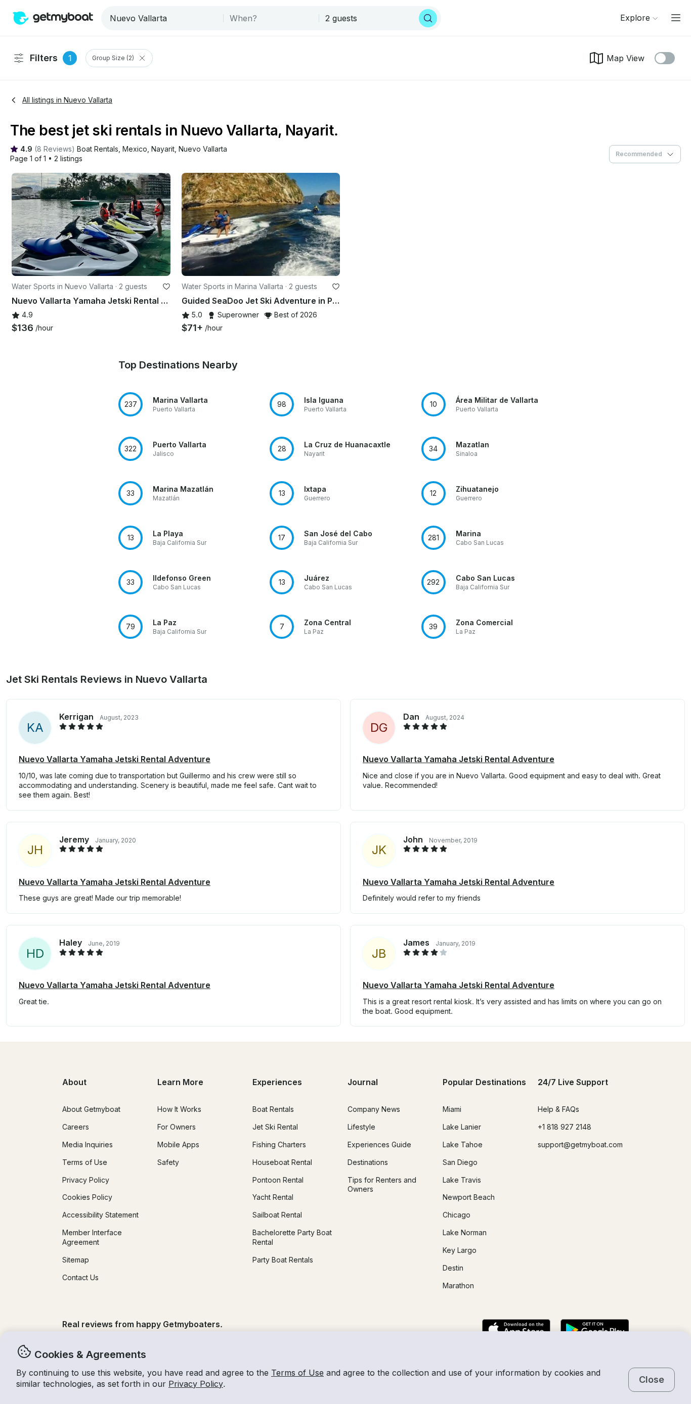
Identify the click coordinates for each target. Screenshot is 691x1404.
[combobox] (163, 18)
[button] (97, 149)
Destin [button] (453, 1267)
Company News (374, 1109)
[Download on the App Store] (516, 1330)
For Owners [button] (176, 1126)
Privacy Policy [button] (195, 1384)
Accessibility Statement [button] (100, 1214)
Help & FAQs (558, 1109)
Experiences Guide (379, 1144)
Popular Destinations (484, 1082)
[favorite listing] (166, 287)
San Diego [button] (460, 1162)
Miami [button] (452, 1109)
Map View (625, 58)
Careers (75, 1126)
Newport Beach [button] (469, 1197)
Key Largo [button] (460, 1250)
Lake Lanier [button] (462, 1126)
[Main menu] (676, 18)
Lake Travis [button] (462, 1180)
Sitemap (75, 1259)
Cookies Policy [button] (87, 1197)
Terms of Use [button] (297, 1373)
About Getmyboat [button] (91, 1109)
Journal (363, 1082)
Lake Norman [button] (465, 1232)
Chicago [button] (456, 1214)
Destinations (368, 1162)
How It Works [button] (179, 1109)
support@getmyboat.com (580, 1144)
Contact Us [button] (80, 1277)
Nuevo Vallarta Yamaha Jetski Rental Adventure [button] (114, 759)
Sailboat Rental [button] (277, 1214)
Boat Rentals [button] (273, 1109)
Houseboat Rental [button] (282, 1162)
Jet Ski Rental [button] (275, 1126)
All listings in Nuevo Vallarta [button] (67, 100)
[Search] (428, 18)
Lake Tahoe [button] (463, 1144)
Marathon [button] (458, 1285)
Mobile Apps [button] (178, 1144)
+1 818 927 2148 (564, 1126)
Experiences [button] (277, 1082)
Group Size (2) (113, 58)
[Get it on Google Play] (594, 1330)
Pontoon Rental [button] (278, 1180)
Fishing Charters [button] (279, 1144)
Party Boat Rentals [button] (282, 1259)
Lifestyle (361, 1126)
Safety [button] (168, 1162)
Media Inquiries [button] (87, 1144)
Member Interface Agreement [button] (92, 1237)
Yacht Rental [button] (272, 1197)
